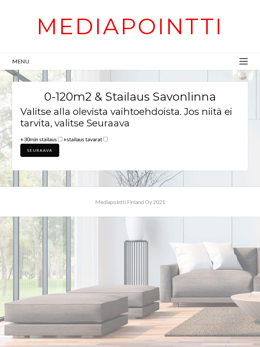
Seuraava (39, 150)
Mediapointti (130, 26)
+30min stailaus (38, 139)
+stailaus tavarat (82, 139)
